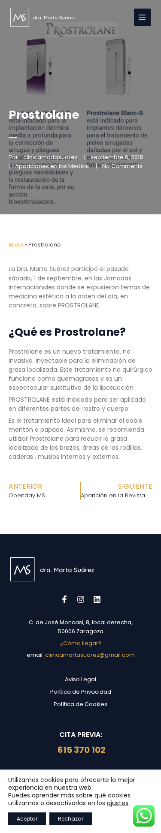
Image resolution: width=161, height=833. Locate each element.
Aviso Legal (80, 679)
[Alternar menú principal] (142, 17)
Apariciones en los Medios (52, 166)
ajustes (117, 803)
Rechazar (70, 818)
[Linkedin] (97, 599)
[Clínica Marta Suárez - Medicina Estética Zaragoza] (42, 17)
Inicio (16, 244)
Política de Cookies (80, 704)
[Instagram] (81, 599)
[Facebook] (64, 599)
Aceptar (27, 818)
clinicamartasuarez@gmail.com (90, 655)
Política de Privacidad (80, 691)
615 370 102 (81, 750)
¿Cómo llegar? (80, 643)
